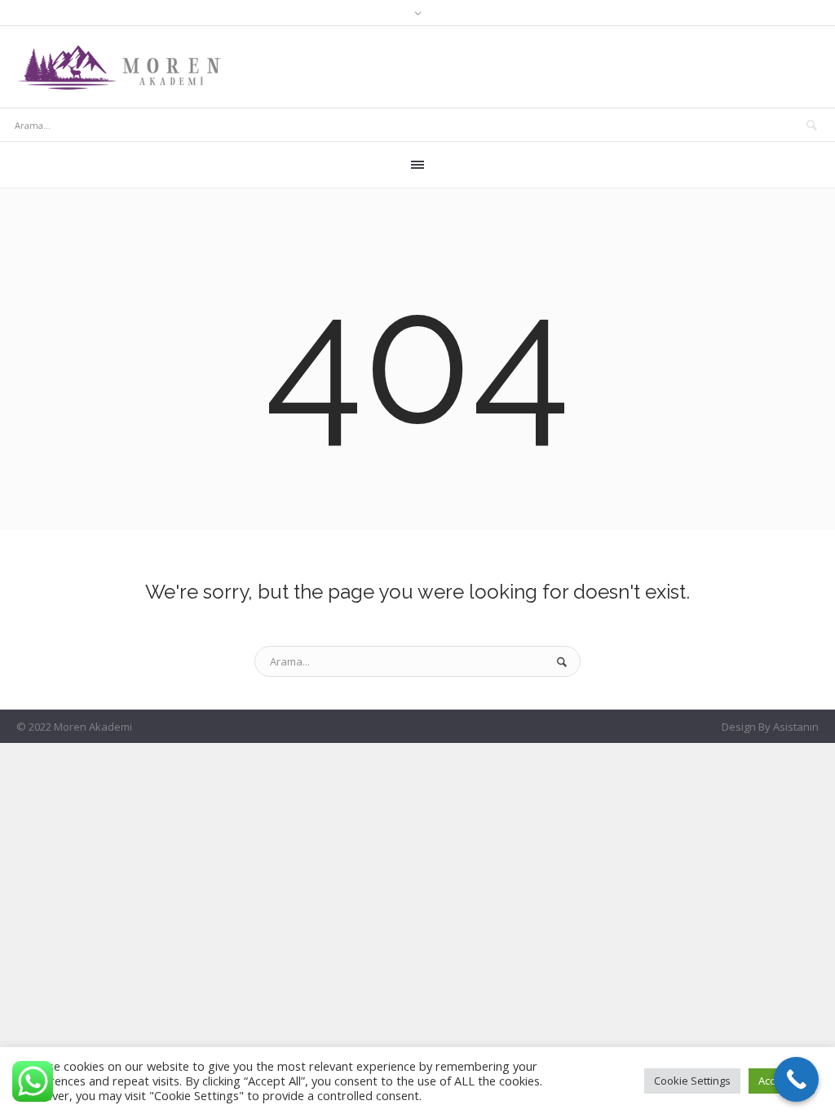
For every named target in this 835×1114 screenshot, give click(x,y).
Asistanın (796, 726)
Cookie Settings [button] (692, 1080)
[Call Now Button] (796, 1079)
